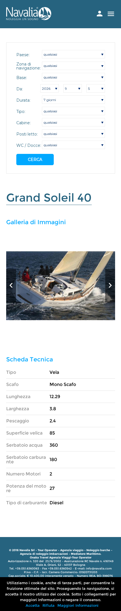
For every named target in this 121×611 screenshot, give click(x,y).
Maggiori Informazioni (77, 605)
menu (111, 14)
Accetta (33, 605)
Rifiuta (48, 605)
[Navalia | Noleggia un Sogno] (28, 18)
